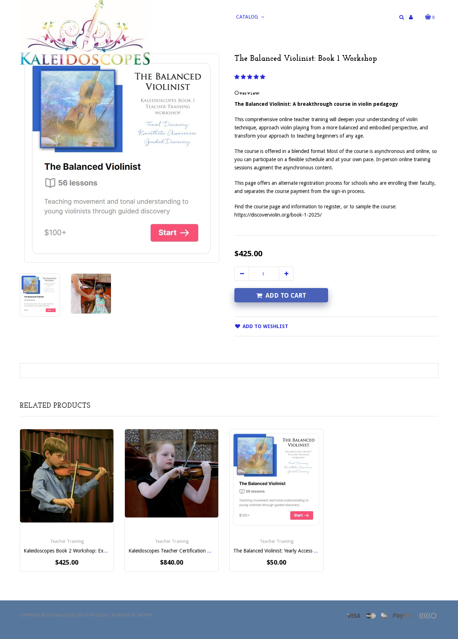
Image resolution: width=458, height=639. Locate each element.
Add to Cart (285, 295)
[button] (250, 77)
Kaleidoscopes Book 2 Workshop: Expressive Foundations (87, 551)
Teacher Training (67, 541)
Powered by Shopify (132, 615)
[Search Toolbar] (401, 17)
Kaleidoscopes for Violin (81, 615)
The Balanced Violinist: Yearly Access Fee (277, 551)
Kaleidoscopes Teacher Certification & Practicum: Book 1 (190, 551)
